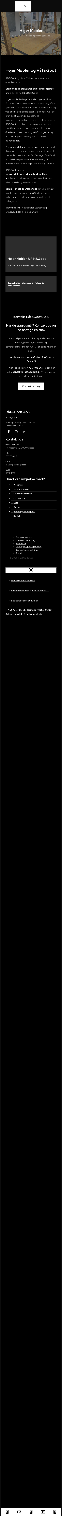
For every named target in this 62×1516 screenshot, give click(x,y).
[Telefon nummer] (31, 1512)
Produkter (21, 543)
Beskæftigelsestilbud (27, 550)
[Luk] (31, 570)
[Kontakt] (43, 1512)
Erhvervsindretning (23, 493)
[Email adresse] (19, 1512)
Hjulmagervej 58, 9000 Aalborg (19, 448)
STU (16, 502)
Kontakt (17, 516)
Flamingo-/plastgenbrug (28, 546)
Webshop (18, 485)
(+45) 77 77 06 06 (15, 610)
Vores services (27, 580)
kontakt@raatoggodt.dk (38, 35)
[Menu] (23, 6)
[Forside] (7, 1512)
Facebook (14, 140)
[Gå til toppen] (55, 1512)
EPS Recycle (20, 498)
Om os (17, 507)
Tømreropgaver (21, 489)
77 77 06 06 (18, 35)
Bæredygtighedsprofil (24, 511)
